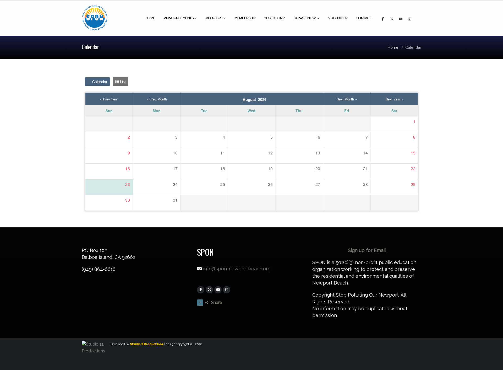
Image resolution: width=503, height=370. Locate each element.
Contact (364, 18)
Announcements (179, 18)
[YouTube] (218, 289)
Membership (244, 18)
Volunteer (338, 18)
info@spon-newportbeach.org (237, 268)
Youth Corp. (274, 18)
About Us (214, 18)
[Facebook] (200, 289)
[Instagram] (226, 289)
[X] (209, 289)
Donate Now (305, 18)
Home (150, 18)
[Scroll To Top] (493, 364)
